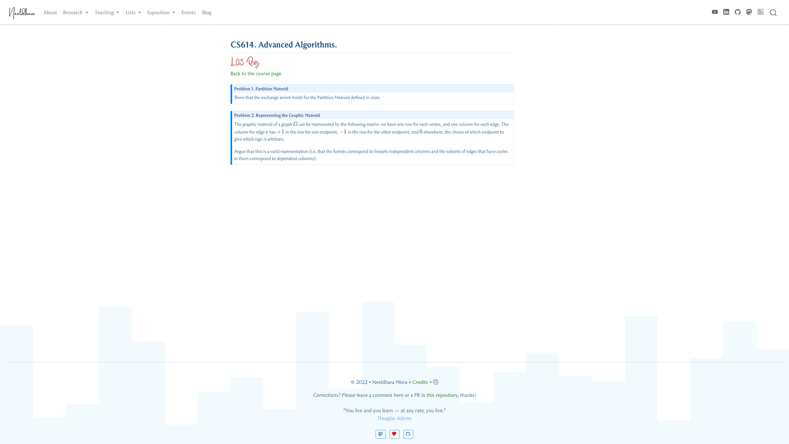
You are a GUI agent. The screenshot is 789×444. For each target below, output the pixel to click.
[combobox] (773, 12)
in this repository (439, 395)
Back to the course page (256, 73)
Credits (420, 382)
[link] (76, 12)
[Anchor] (343, 43)
